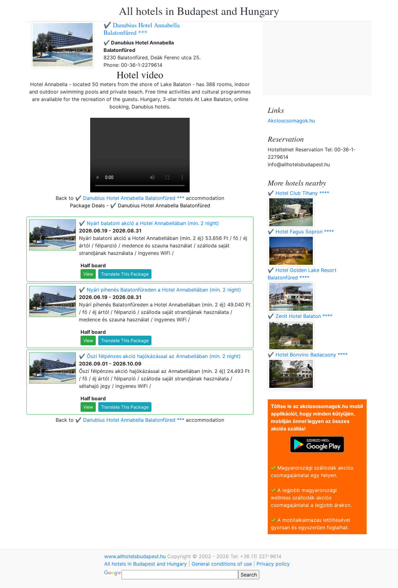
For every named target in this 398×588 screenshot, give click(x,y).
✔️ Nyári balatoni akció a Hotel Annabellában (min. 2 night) (149, 223)
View (88, 274)
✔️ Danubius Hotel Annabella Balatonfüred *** (142, 29)
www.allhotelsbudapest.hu (135, 556)
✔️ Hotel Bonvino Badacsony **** (308, 354)
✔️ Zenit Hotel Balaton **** (300, 316)
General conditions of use (222, 564)
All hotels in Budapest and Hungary (199, 10)
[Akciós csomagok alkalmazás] (317, 444)
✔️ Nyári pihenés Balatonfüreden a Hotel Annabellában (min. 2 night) (160, 290)
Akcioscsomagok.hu (291, 120)
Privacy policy (273, 564)
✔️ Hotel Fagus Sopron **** (301, 231)
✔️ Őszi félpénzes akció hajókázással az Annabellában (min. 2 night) (160, 356)
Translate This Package (125, 274)
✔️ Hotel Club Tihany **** (298, 193)
